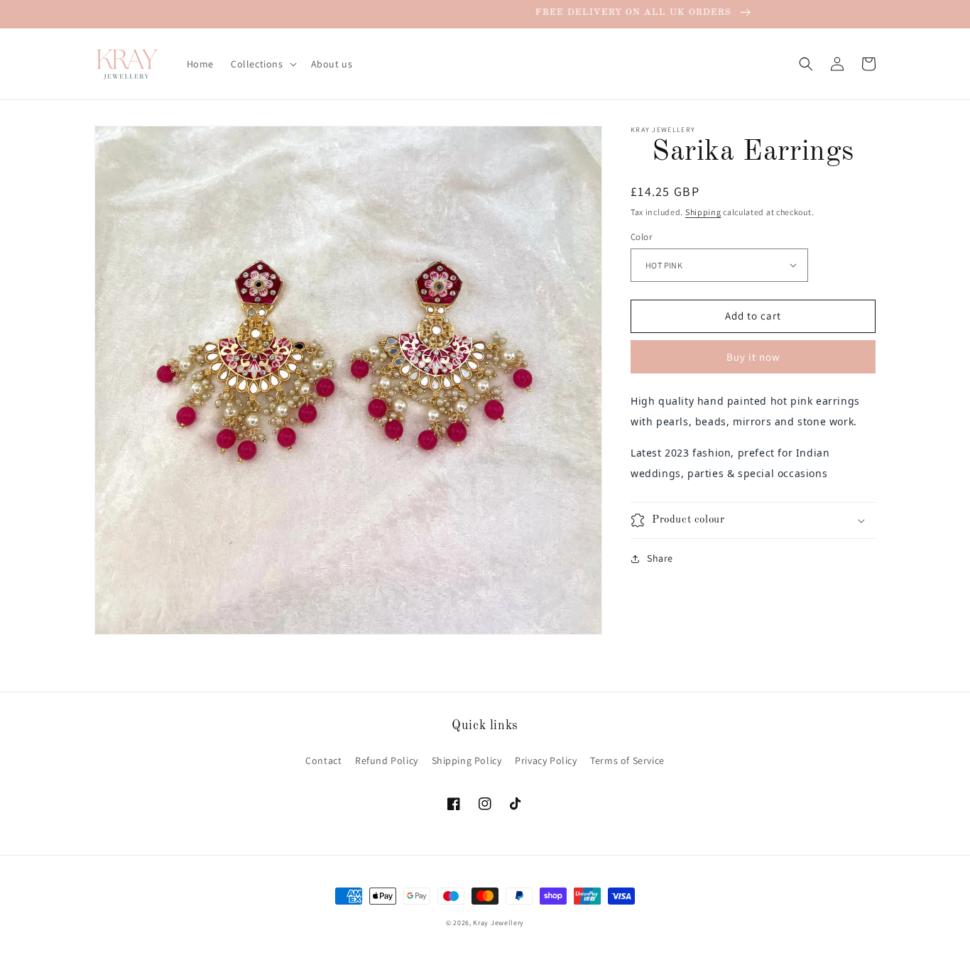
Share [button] (660, 558)
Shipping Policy (467, 760)
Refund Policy (386, 760)
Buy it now (753, 357)
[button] (262, 64)
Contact (323, 760)
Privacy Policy (546, 760)
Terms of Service (627, 760)
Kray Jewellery (498, 922)
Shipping (703, 212)
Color (641, 237)
